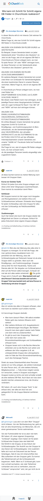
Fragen (7, 19)
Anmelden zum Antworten (31, 23)
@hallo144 (5, 248)
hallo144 (9, 171)
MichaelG (9, 417)
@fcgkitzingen (7, 304)
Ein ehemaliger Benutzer (14, 31)
